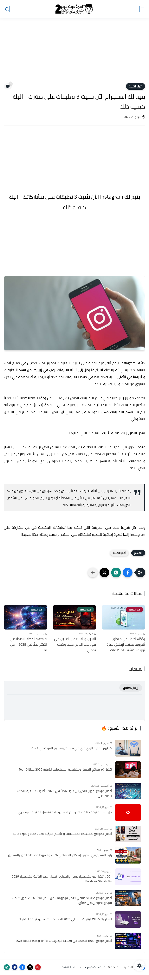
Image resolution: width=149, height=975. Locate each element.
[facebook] (22, 967)
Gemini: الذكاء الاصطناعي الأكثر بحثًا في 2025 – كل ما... (28, 644)
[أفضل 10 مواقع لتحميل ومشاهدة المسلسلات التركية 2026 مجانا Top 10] (128, 769)
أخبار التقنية (135, 86)
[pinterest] (38, 967)
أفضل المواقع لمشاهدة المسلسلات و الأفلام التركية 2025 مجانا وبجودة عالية (62, 833)
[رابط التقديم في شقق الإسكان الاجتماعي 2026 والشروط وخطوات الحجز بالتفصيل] (128, 855)
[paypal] (14, 967)
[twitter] (30, 967)
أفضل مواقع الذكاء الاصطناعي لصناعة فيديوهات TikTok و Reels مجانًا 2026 (64, 940)
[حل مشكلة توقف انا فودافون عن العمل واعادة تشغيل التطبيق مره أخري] (128, 812)
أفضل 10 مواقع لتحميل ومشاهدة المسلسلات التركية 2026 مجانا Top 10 (65, 769)
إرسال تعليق (130, 688)
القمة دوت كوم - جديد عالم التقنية (84, 967)
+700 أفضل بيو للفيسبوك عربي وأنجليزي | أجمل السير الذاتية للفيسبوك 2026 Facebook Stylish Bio (62, 879)
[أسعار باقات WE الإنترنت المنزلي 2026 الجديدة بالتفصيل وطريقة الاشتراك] (128, 919)
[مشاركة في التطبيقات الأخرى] (93, 572)
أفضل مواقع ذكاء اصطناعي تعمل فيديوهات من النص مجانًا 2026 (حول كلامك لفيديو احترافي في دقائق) (62, 900)
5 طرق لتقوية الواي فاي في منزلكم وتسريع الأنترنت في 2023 (71, 748)
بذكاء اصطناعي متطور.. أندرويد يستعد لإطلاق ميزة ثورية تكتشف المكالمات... (126, 644)
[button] (128, 572)
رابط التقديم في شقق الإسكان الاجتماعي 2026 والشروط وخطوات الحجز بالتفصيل (60, 855)
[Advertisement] (74, 53)
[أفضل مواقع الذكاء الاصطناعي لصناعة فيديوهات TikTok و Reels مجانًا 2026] (128, 941)
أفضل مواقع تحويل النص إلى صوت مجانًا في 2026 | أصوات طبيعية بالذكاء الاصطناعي (64, 793)
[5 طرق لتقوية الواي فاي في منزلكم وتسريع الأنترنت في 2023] (128, 748)
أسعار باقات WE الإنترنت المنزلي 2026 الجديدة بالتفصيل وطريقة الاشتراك (65, 919)
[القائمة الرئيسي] (142, 9)
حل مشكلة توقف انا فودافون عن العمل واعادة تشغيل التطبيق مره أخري (65, 812)
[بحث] (7, 9)
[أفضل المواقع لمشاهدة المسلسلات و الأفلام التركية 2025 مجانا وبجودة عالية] (128, 834)
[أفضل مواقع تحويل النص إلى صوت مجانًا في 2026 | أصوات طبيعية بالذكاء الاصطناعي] (128, 791)
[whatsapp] (7, 967)
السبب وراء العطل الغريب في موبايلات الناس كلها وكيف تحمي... (75, 644)
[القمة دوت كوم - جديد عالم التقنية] (74, 9)
